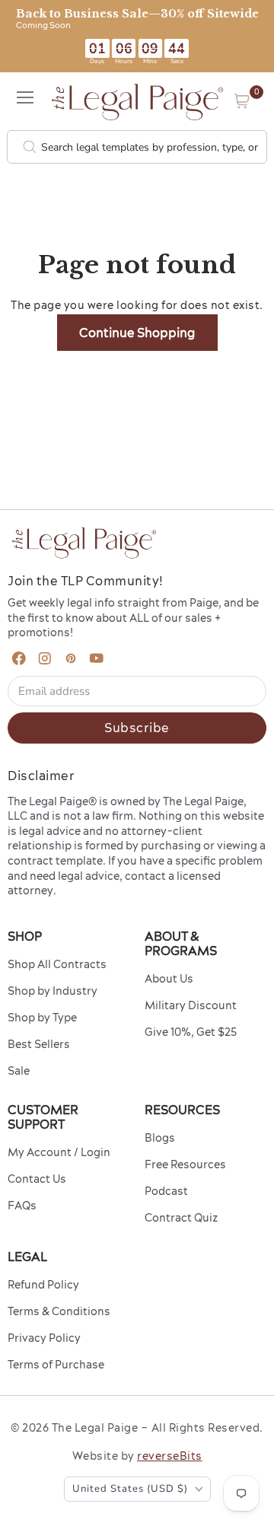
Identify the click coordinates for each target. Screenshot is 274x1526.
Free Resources (185, 1164)
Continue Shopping (137, 332)
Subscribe (137, 727)
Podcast (166, 1191)
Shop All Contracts (57, 964)
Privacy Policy (44, 1338)
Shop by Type (42, 1017)
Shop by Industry (52, 991)
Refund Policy (43, 1285)
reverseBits (169, 1456)
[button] (242, 100)
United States (130, 1489)
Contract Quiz (181, 1218)
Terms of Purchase (56, 1364)
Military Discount (191, 1005)
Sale (19, 1071)
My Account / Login (59, 1152)
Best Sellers (39, 1044)
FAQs (22, 1205)
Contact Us (37, 1179)
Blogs (160, 1138)
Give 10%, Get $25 (191, 1032)
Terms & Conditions (59, 1311)
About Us (169, 979)
